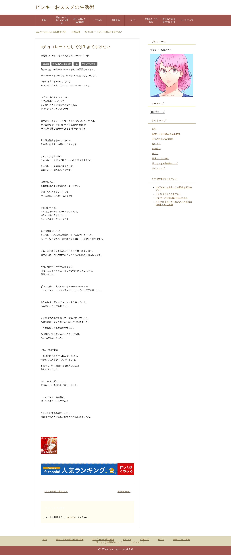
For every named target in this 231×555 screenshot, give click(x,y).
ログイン (71, 517)
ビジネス (97, 20)
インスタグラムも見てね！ (168, 194)
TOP (51, 32)
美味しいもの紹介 (151, 20)
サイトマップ (186, 20)
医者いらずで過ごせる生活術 (62, 20)
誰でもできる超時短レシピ (169, 20)
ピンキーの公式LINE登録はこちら (172, 198)
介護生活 (115, 20)
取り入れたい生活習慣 (80, 20)
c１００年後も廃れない (56, 491)
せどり (133, 20)
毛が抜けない (124, 491)
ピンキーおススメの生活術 (64, 7)
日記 (44, 20)
